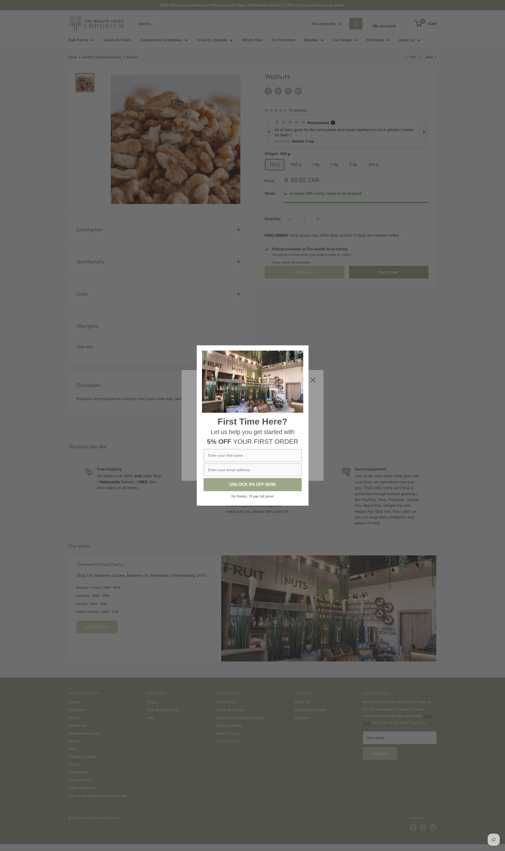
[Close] (302, 351)
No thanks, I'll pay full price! (252, 496)
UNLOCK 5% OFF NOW (252, 484)
